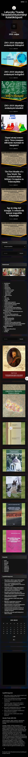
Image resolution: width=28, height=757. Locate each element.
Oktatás (5, 564)
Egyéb (5, 560)
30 (21, 633)
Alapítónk (6, 284)
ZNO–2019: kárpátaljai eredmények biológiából (14, 73)
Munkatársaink (8, 288)
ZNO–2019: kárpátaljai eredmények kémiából (14, 106)
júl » (14, 639)
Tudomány (6, 571)
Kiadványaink (7, 287)
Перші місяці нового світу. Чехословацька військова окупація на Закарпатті (14, 141)
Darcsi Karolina (8, 292)
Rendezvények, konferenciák (11, 304)
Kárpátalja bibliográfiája (9, 318)
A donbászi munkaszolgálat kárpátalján (13, 322)
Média (5, 327)
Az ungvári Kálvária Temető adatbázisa (13, 307)
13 (10, 629)
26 (7, 633)
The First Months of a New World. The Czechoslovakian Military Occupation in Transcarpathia (14, 176)
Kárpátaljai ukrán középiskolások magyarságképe (15, 323)
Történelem (6, 570)
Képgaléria (7, 330)
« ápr (14, 636)
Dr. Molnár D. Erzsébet (9, 290)
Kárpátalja (6, 563)
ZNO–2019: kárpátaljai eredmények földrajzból (14, 43)
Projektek (6, 300)
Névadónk (7, 286)
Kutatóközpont (7, 283)
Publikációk (6, 567)
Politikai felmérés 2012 (9, 319)
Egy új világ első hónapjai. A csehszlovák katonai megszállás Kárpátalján (14, 212)
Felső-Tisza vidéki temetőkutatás (11, 314)
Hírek (5, 296)
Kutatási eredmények (8, 306)
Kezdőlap (6, 331)
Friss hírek (7, 298)
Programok (6, 566)
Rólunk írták (7, 299)
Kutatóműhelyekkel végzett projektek (12, 303)
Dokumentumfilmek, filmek (10, 329)
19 (7, 631)
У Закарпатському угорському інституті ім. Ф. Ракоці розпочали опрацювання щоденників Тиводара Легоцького (14, 609)
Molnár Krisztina (8, 295)
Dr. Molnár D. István (9, 291)
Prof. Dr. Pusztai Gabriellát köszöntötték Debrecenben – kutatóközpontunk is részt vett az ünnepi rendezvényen (14, 584)
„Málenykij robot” (8, 320)
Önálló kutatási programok (10, 302)
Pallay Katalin (8, 294)
